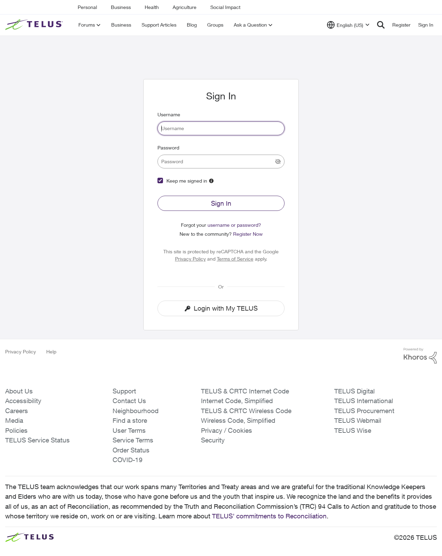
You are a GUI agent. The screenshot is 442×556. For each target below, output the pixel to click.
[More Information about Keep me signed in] (211, 180)
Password (168, 147)
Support (124, 391)
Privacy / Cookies (226, 430)
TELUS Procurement (364, 410)
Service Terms (133, 440)
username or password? (234, 225)
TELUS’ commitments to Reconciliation (269, 516)
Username (168, 114)
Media (14, 420)
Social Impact (225, 7)
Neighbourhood (135, 410)
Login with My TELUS (226, 308)
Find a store (130, 420)
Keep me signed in (186, 181)
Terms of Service (235, 259)
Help (51, 351)
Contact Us (129, 400)
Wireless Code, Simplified (238, 420)
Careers (16, 410)
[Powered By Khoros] (420, 356)
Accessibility (23, 400)
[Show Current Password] (278, 161)
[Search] (381, 25)
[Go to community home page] (35, 24)
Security (213, 440)
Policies (16, 430)
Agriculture (184, 7)
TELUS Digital (354, 391)
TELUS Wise (352, 430)
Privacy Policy (190, 259)
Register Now (248, 234)
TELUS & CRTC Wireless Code (246, 410)
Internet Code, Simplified (237, 400)
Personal (87, 7)
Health (152, 7)
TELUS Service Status (37, 440)
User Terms (129, 430)
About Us (19, 391)
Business (121, 7)
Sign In (221, 203)
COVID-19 (128, 460)
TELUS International (363, 400)
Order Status (131, 450)
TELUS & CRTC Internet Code (245, 391)
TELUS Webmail (357, 420)
